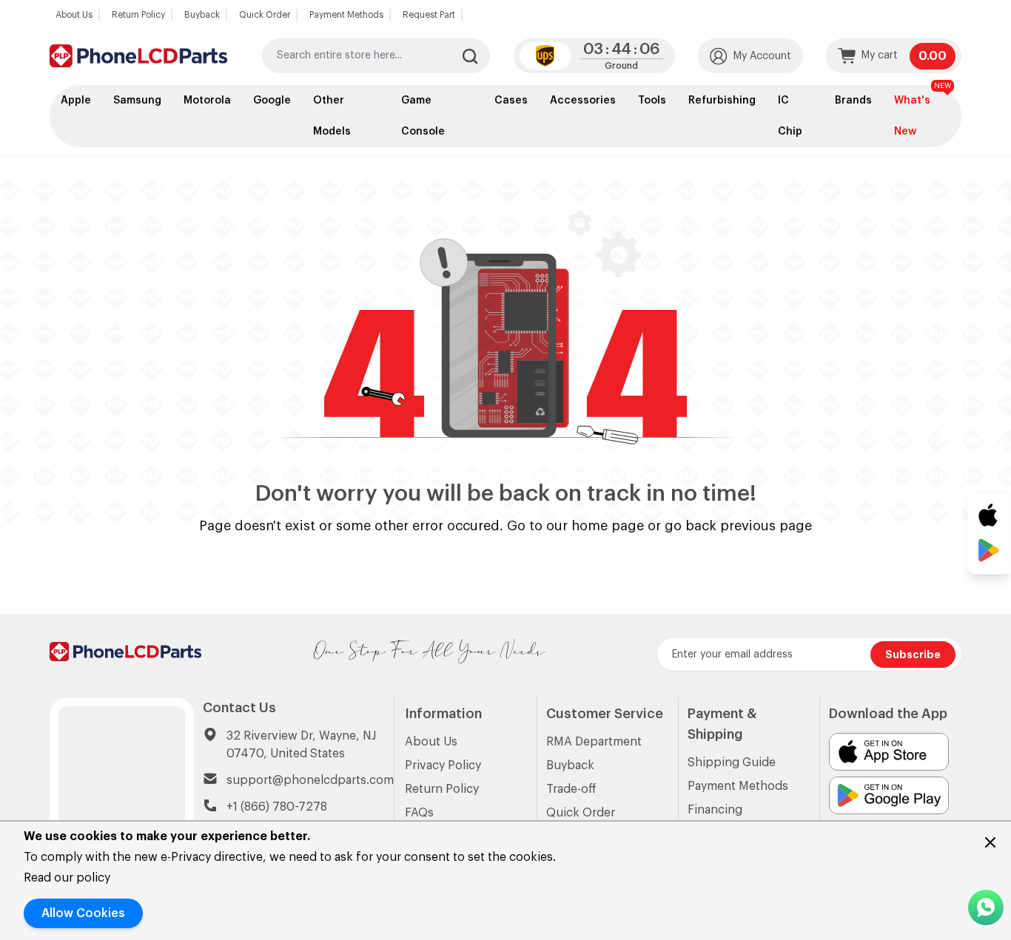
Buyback (202, 14)
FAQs (419, 813)
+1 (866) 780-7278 (276, 807)
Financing (715, 810)
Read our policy (67, 878)
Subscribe (913, 654)
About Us (74, 14)
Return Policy (138, 14)
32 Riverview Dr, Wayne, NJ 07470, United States (301, 745)
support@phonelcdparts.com (310, 780)
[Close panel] (990, 842)
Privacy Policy (443, 765)
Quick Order (264, 14)
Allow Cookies (83, 913)
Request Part (429, 14)
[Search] (470, 56)
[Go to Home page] (138, 55)
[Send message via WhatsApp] (986, 907)
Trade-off (571, 789)
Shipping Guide (732, 762)
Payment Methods (346, 14)
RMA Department (594, 742)
